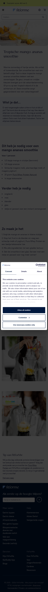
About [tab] (39, 271)
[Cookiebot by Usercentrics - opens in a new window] (35, 265)
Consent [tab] (8, 271)
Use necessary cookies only (24, 325)
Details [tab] (24, 271)
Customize (23, 317)
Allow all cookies (24, 310)
